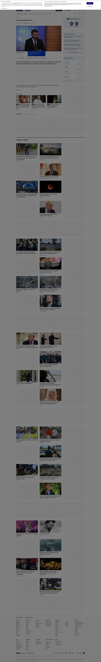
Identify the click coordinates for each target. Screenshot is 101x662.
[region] (50, 5)
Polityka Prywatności (4, 8)
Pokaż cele (90, 6)
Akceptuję (90, 3)
